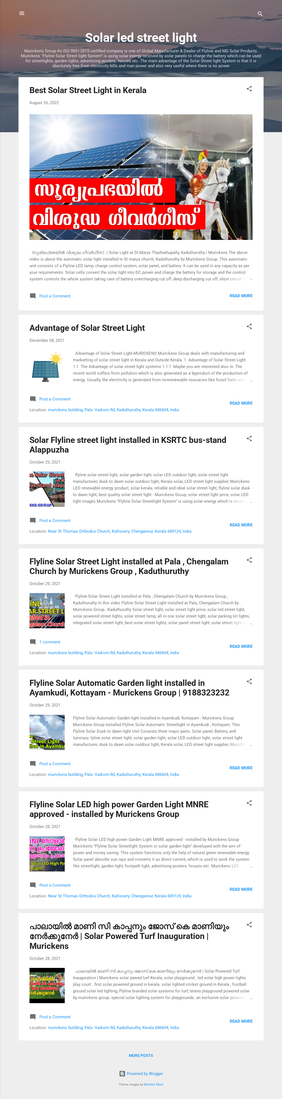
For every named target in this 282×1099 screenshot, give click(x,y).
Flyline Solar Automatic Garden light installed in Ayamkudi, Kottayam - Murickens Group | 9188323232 (129, 687)
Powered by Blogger (144, 1073)
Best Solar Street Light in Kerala (88, 90)
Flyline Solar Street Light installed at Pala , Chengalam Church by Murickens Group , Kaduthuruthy (129, 566)
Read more (241, 295)
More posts (141, 1055)
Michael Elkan (153, 1084)
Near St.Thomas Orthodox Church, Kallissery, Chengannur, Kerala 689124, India (119, 531)
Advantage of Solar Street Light (87, 328)
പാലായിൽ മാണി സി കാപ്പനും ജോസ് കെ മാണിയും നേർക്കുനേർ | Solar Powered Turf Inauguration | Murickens (129, 936)
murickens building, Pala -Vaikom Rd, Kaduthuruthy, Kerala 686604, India (113, 409)
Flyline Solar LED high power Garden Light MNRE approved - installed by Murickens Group (118, 809)
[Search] (260, 15)
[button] (249, 89)
